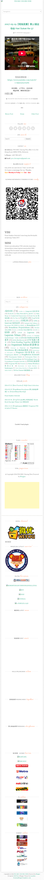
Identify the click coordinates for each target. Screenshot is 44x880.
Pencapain (10, 352)
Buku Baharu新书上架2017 (25, 314)
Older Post (35, 114)
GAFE (10, 321)
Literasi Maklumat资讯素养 (22, 339)
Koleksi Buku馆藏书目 (25, 330)
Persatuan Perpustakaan (13, 359)
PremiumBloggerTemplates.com (22, 878)
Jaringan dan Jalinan (30, 323)
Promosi (23, 364)
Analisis (21, 311)
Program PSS (13, 364)
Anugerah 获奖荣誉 (32, 311)
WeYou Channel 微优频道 (22, 370)
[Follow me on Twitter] (15, 128)
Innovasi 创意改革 (10, 103)
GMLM (24, 320)
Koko (15, 330)
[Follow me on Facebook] (11, 128)
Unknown (19, 32)
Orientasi (13, 348)
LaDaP (20, 333)
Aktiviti (9, 310)
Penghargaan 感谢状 (12, 355)
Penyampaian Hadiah (15, 357)
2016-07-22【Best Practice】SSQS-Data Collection (22, 385)
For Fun (15, 318)
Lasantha (32, 876)
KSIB (7, 332)
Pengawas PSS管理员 (25, 352)
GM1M (17, 321)
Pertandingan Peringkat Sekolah (14, 361)
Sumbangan (8, 368)
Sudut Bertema (32, 366)
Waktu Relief (8, 370)
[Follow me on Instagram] (28, 128)
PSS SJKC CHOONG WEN (21, 874)
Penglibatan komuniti (30, 354)
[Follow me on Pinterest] (24, 128)
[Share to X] (10, 93)
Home (22, 114)
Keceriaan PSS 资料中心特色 (14, 325)
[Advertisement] (22, 495)
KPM (36, 330)
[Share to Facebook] (12, 93)
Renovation (21, 366)
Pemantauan (36, 350)
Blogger (22, 476)
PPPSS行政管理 (33, 361)
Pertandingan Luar (30, 359)
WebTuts (16, 876)
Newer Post (9, 114)
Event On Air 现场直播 (31, 99)
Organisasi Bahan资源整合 (25, 344)
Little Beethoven (18, 340)
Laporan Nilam (13, 335)
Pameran (22, 348)
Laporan (30, 332)
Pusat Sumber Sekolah (12, 396)
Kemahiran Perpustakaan (19, 327)
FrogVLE (23, 318)
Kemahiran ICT (33, 325)
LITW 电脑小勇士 (20, 103)
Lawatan (29, 335)
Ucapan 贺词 (33, 368)
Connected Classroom (18, 316)
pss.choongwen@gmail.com (20, 158)
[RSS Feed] (33, 128)
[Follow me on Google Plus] (20, 128)
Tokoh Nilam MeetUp (21, 368)
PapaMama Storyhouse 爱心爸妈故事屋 (22, 349)
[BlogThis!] (8, 93)
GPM (35, 321)
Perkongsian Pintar (31, 357)
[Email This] (6, 93)
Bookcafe (11, 314)
